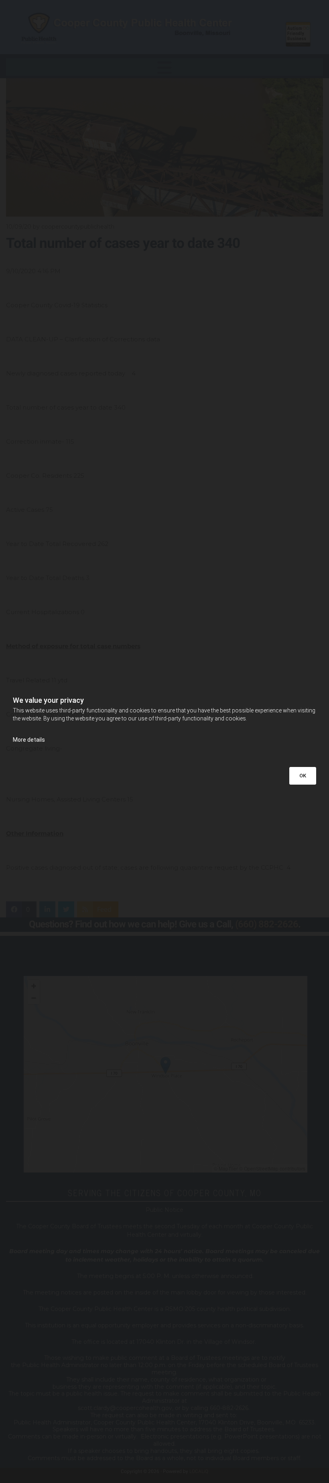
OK (302, 776)
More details (29, 739)
